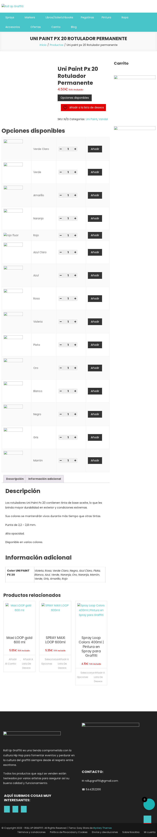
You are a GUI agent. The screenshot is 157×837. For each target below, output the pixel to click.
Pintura (106, 17)
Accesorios (12, 27)
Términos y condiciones (31, 832)
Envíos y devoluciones (105, 832)
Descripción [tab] (15, 479)
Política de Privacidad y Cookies (68, 832)
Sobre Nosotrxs (131, 832)
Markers (30, 17)
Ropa (125, 17)
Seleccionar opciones (47, 661)
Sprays (9, 17)
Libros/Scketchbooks (59, 17)
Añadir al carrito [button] (11, 661)
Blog (74, 27)
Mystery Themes (102, 828)
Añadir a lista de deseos (27, 663)
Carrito (56, 27)
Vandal (103, 119)
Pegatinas (87, 17)
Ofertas (35, 27)
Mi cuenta (149, 832)
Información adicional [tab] (44, 479)
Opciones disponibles (75, 98)
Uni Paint (91, 119)
